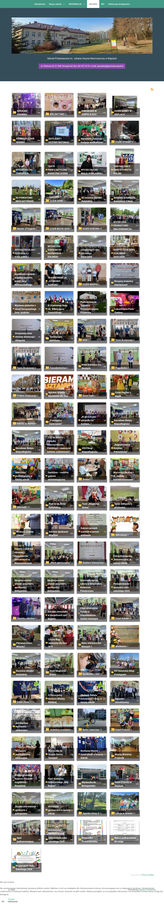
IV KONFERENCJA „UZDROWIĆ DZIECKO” (57, 281)
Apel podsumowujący (25, 839)
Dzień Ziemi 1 (24, 702)
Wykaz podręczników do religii (125, 839)
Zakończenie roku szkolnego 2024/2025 (90, 253)
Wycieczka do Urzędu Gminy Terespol (55, 754)
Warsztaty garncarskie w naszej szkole (59, 810)
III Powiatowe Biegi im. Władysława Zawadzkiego (57, 309)
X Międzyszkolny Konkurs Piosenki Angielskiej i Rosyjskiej (24, 780)
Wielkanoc (120, 646)
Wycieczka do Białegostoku (89, 784)
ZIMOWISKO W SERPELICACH (89, 113)
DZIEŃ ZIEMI (56, 201)
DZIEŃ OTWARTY (124, 142)
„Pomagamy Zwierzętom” (55, 422)
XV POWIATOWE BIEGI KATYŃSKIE (25, 199)
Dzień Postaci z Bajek (123, 394)
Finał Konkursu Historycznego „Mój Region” (58, 782)
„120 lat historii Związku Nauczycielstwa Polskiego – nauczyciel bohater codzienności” (59, 444)
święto (86, 479)
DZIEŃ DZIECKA (91, 228)
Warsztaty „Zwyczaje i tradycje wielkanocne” (92, 140)
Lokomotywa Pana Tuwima (124, 311)
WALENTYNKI (57, 114)
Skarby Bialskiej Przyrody (123, 756)
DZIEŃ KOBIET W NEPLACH (123, 113)
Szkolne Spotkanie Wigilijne (58, 533)
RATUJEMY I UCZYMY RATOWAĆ (59, 140)
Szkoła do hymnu (26, 423)
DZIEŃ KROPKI (90, 284)
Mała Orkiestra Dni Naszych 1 (91, 645)
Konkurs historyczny (93, 562)
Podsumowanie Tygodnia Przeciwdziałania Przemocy (89, 307)
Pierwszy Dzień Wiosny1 (24, 645)
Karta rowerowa (91, 729)
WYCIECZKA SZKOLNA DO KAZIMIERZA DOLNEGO (54, 251)
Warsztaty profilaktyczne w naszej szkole (23, 476)
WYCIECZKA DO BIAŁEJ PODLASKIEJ (91, 171)
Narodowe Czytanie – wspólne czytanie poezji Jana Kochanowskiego (26, 279)
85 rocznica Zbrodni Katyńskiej (91, 199)
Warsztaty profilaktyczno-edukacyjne (23, 754)
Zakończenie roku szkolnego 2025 (57, 839)
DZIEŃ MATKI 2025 (59, 228)
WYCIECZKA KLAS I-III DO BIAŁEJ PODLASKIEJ (25, 253)
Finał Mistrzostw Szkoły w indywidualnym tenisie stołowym (89, 613)
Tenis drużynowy (124, 340)
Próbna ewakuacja (26, 395)
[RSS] (152, 89)
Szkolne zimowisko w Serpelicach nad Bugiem (58, 615)
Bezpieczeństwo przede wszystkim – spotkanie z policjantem (25, 585)
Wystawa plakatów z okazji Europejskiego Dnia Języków (25, 309)
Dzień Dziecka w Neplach (123, 784)
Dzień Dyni (88, 395)
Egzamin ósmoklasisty (122, 700)
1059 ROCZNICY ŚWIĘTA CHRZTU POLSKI (122, 170)
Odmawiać (13, 901)
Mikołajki (22, 507)
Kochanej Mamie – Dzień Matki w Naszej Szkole (92, 754)
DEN (85, 340)
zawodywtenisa (58, 368)
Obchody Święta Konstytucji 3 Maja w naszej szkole (91, 699)
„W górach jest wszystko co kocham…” (88, 420)
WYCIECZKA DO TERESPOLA (24, 171)
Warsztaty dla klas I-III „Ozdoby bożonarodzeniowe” (123, 476)
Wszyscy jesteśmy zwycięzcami (123, 283)
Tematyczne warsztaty (55, 338)
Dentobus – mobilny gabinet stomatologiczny (58, 476)
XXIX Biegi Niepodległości (90, 450)
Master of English (26, 228)
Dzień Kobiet (121, 618)
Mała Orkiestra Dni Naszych (91, 366)
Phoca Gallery (148, 875)
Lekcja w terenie (123, 813)
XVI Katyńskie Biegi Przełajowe (124, 672)
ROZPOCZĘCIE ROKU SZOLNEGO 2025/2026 (124, 253)
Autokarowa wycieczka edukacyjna (22, 726)
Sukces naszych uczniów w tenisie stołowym (90, 532)
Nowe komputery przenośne (123, 505)
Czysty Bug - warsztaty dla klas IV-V (57, 643)
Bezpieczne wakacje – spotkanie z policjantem (26, 810)
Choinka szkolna (25, 618)
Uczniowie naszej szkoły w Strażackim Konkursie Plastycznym (91, 585)
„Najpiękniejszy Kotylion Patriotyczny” (122, 448)
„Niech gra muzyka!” (60, 562)
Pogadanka (121, 368)
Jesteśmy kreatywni (60, 729)
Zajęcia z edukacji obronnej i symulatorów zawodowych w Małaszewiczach (23, 555)
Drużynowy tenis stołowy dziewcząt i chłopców (25, 337)
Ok (3, 901)
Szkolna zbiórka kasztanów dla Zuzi (58, 394)
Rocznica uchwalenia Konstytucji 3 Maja (124, 199)
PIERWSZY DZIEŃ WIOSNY (25, 140)
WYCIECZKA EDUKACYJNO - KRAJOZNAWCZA (122, 225)
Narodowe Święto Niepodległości (123, 422)
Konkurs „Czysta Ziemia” (24, 533)
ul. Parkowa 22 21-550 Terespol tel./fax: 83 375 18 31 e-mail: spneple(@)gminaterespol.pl (82, 66)
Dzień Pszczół (122, 729)
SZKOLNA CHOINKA (22, 113)
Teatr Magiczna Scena (57, 672)
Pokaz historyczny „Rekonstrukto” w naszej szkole (122, 559)
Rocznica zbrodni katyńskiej (25, 672)
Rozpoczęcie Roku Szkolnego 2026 (25, 867)
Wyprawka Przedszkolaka (89, 839)
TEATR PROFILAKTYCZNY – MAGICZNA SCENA (58, 170)
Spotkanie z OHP (91, 674)
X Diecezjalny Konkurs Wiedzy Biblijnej (56, 699)
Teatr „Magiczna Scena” (90, 505)
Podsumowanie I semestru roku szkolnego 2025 (122, 587)
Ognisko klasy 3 (91, 813)
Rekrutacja (121, 535)
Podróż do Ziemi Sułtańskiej (57, 505)
